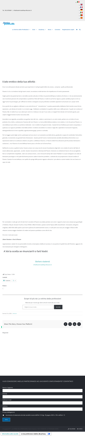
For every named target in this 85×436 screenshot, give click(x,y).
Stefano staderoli (42, 261)
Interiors (15, 313)
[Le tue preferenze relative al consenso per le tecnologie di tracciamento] (1, 327)
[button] (79, 29)
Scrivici (80, 429)
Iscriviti (58, 307)
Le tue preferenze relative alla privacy (33, 434)
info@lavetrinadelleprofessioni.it (22, 10)
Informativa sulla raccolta (10, 434)
